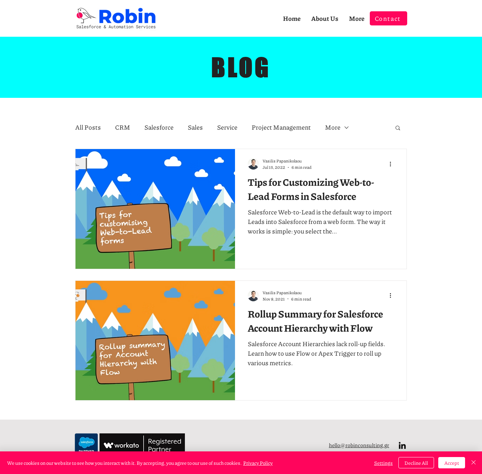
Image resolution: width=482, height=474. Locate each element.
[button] (397, 128)
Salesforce (159, 127)
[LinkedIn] (402, 445)
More (333, 127)
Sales (195, 127)
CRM (122, 127)
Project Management (281, 127)
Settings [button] (383, 462)
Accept (451, 462)
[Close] (473, 462)
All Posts (88, 127)
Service (227, 127)
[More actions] (392, 164)
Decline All (416, 462)
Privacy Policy (258, 462)
